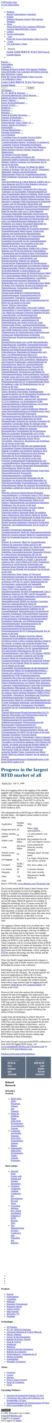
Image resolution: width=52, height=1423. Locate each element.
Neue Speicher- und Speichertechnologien (17, 590)
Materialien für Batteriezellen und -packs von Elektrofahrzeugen (25, 220)
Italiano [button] (12, 85)
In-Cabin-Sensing (9, 554)
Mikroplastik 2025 (23, 688)
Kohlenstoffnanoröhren (12, 189)
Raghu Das (7, 783)
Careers (33, 29)
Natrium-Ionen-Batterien (12, 293)
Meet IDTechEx (22, 29)
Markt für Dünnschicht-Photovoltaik (17, 406)
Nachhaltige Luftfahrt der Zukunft (16, 488)
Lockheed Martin (34, 985)
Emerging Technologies (17, 1304)
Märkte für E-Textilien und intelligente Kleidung (25, 745)
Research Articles (23, 19)
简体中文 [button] (20, 82)
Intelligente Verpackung (17, 177)
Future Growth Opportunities (22, 140)
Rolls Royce (16, 985)
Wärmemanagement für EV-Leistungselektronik (22, 382)
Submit (31, 88)
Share (32, 1054)
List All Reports (8, 135)
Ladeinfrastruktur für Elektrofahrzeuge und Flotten (20, 321)
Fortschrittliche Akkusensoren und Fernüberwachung (24, 252)
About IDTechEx (14, 27)
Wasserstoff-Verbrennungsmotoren (19, 415)
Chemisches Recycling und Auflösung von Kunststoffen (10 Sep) (25, 1399)
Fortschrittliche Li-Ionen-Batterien (16, 310)
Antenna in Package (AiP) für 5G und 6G (20, 169)
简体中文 (25, 52)
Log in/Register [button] (8, 79)
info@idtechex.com (23, 1049)
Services (5, 140)
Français (46, 52)
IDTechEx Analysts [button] (39, 72)
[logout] (16, 1418)
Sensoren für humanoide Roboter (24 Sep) (25, 1395)
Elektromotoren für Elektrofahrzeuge (18, 332)
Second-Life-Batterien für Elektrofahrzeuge (22, 368)
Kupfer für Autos (35, 322)
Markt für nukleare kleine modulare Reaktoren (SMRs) (24, 424)
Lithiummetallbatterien (25, 278)
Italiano (17, 55)
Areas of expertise (19, 137)
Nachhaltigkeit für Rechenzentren (31, 431)
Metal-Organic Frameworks (32, 231)
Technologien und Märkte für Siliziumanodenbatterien (22, 289)
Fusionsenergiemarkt (11, 409)
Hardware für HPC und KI (23, 594)
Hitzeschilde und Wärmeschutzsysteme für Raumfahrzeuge (22, 205)
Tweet (15, 1054)
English (10, 52)
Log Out (44, 39)
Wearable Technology (10, 132)
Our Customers (29, 27)
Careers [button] (19, 74)
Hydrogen (5, 110)
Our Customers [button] (23, 72)
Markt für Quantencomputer (14, 535)
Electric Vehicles (8, 100)
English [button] (4, 82)
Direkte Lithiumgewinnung (32, 199)
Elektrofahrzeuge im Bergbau (27, 335)
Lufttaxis (36, 310)
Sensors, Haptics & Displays (13, 125)
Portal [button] (3, 77)
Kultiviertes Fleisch (24, 438)
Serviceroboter (30, 569)
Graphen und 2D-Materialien (14, 204)
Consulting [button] (6, 67)
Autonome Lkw (26, 547)
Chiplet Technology (23, 586)
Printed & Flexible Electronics (14, 115)
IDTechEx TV (13, 1314)
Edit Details (28, 39)
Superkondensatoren (10, 295)
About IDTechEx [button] (8, 72)
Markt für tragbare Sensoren (36, 663)
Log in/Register (13, 44)
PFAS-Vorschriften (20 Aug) (19, 1405)
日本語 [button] (11, 82)
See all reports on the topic (32, 243)
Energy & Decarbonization (13, 103)
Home (4, 759)
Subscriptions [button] (7, 64)
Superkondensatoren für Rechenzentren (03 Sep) (28, 1403)
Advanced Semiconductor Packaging (27, 493)
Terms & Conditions (15, 1382)
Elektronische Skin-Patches (33, 453)
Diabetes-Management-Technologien (30, 448)
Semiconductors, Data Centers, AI (16, 122)
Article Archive (13, 1309)
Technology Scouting (23, 147)
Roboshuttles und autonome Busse (16, 367)
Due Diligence (39, 147)
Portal (9, 39)
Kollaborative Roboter (21, 549)
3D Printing (6, 90)
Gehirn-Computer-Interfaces (30, 641)
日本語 (17, 52)
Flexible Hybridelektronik (21, 517)
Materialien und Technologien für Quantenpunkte (23, 236)
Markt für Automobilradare (33, 542)
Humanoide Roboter (42, 552)
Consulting (31, 14)
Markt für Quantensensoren (39, 535)
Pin (23, 1054)
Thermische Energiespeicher (27, 298)
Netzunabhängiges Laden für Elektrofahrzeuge (21, 357)
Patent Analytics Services (13, 150)
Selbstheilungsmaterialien (28, 238)
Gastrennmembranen (29, 409)
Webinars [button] (5, 69)
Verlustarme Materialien (11, 214)
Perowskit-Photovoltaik (37, 426)
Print (3, 1054)
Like (20, 1054)
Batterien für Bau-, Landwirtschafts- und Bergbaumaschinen (26, 313)
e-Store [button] (31, 77)
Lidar (38, 498)
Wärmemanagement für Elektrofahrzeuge (30, 379)
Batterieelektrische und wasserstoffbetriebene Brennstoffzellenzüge (24, 462)
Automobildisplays (10, 495)
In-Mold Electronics (42, 517)
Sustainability (7, 127)
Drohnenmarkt (8, 325)
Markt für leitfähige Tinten (31, 194)
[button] (10, 12)
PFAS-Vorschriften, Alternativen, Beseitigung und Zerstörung (26, 439)
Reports (10, 14)
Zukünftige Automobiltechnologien (32, 345)
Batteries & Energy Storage (13, 98)
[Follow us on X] (29, 1178)
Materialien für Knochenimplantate (17, 456)
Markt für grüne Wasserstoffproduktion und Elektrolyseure (24, 410)
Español (10, 55)
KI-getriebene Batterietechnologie (33, 256)
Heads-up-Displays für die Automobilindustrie (21, 347)
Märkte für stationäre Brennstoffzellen (33, 485)
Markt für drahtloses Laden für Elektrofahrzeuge (25, 383)
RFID (4, 177)
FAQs (9, 1385)
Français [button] (40, 82)
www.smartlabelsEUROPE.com (15, 1046)
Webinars (11, 19)
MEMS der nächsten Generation (34, 601)
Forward (9, 1054)
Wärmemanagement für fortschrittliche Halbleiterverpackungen (21, 624)
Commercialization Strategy (14, 142)
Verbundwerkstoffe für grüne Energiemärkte (21, 680)
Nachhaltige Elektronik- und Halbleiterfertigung (25, 523)
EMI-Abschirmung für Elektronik (35, 201)
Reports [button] (4, 62)
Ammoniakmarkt (35, 391)
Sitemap (10, 1377)
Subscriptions (20, 14)
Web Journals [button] (31, 69)
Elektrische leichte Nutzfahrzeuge (27, 330)
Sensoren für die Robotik (12, 569)
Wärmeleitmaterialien (10, 243)
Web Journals (37, 19)
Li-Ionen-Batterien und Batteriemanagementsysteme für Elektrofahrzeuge (23, 271)
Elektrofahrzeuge (9, 337)
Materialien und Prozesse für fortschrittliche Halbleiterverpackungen (24, 215)
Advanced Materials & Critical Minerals (18, 95)
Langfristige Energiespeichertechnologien (24, 279)
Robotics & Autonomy (11, 120)
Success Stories (34, 137)
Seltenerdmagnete (9, 238)
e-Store (36, 39)
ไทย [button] (34, 82)
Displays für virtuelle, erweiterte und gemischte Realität (26, 642)
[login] (18, 1420)
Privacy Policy (13, 1380)
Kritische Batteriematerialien (22, 196)
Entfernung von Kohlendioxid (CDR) (25, 401)
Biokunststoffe (24, 187)
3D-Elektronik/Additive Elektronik (18, 158)
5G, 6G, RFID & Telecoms (13, 93)
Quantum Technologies (11, 117)
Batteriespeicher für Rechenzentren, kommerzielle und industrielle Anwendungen (24, 264)
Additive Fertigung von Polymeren (25, 162)
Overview (11, 1372)
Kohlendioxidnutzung (11, 404)
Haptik (4, 648)
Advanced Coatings (36, 307)
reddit (27, 1054)
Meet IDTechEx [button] (8, 74)
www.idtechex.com (26, 883)
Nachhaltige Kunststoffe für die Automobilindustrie (23, 241)
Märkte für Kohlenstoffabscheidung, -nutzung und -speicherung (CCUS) (24, 399)
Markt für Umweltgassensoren (36, 646)
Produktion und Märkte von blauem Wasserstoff (26, 395)
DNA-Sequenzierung (11, 453)
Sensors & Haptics (15, 1357)
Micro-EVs (32, 354)
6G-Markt (39, 167)
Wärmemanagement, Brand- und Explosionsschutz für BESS (25, 731)
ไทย (40, 52)
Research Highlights (27, 759)
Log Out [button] (38, 77)
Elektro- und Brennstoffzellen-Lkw (17, 327)
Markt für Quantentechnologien (15, 537)
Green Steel (44, 470)
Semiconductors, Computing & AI (22, 1354)
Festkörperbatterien (31, 293)
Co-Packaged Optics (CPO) (31, 495)
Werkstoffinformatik (10, 231)
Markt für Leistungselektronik (30, 364)
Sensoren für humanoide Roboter (31, 567)
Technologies (12, 759)
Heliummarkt (44, 206)
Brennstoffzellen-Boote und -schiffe (17, 342)
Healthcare (6, 108)
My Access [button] (12, 77)
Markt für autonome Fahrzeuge (19, 312)
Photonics (5, 112)
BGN (3, 950)
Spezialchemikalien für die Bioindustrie (19, 394)
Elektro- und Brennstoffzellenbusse (30, 325)
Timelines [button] (42, 69)
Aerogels (14, 187)
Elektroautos (20, 362)
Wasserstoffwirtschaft (15, 414)
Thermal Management (10, 130)
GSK (35, 828)
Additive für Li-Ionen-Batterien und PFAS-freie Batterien (26, 183)
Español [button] (4, 85)
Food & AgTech (8, 105)
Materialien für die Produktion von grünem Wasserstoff (22, 222)
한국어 (34, 52)
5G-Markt (30, 167)
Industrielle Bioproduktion (13, 209)
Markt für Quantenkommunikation (31, 174)
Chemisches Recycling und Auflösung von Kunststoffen (24, 190)
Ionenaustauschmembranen (37, 209)
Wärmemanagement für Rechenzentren (18, 628)
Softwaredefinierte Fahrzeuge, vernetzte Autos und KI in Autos (25, 375)
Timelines (11, 22)
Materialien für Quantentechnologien (32, 228)
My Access (17, 39)
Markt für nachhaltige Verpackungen (18, 705)
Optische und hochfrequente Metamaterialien (21, 233)
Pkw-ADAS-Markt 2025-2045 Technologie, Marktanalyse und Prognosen (24, 359)
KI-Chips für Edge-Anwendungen (26, 579)
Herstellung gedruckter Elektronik (16, 520)
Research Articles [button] (17, 69)
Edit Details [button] (22, 77)
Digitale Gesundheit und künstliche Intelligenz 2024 (24, 451)
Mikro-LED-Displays (33, 653)
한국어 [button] (28, 82)
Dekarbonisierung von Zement (34, 404)
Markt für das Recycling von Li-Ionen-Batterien (22, 211)
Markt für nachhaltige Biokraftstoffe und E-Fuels (22, 433)
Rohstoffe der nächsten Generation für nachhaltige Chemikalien (23, 689)
